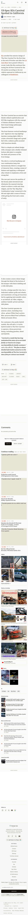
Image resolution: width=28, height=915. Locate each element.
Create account (18, 443)
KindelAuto (14, 75)
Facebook (11, 373)
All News (7, 7)
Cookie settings (8, 913)
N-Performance (14, 874)
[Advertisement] (14, 96)
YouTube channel (14, 856)
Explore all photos (5, 583)
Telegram (11, 376)
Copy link (4, 379)
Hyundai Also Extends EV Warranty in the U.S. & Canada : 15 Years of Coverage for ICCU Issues (11, 524)
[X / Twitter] (8, 810)
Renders (14, 876)
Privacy (6, 908)
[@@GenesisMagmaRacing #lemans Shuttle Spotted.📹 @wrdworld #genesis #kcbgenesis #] (14, 677)
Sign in (8, 443)
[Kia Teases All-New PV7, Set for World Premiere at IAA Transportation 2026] (20, 562)
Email (23, 376)
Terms (7, 894)
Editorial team (14, 846)
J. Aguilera (15, 905)
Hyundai (14, 862)
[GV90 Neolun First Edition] (20, 575)
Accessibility (7, 910)
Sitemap (14, 853)
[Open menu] (25, 2)
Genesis (14, 866)
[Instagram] (2, 810)
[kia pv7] (7, 575)
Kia (2, 56)
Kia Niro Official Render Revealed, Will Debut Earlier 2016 (10, 549)
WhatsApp (4, 376)
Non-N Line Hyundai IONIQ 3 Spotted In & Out (8, 499)
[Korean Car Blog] (8, 2)
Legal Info (21, 908)
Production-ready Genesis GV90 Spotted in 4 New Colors (9, 475)
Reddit (18, 376)
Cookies (11, 908)
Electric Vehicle (14, 871)
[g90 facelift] (7, 562)
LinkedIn (18, 373)
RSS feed (14, 851)
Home (2, 7)
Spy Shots (13, 691)
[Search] (17, 2)
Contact (14, 848)
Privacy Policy (20, 894)
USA (18, 691)
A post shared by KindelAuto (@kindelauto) (14, 236)
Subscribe (14, 891)
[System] (21, 2)
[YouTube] (12, 810)
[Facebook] (5, 810)
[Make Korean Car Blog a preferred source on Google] (15, 810)
